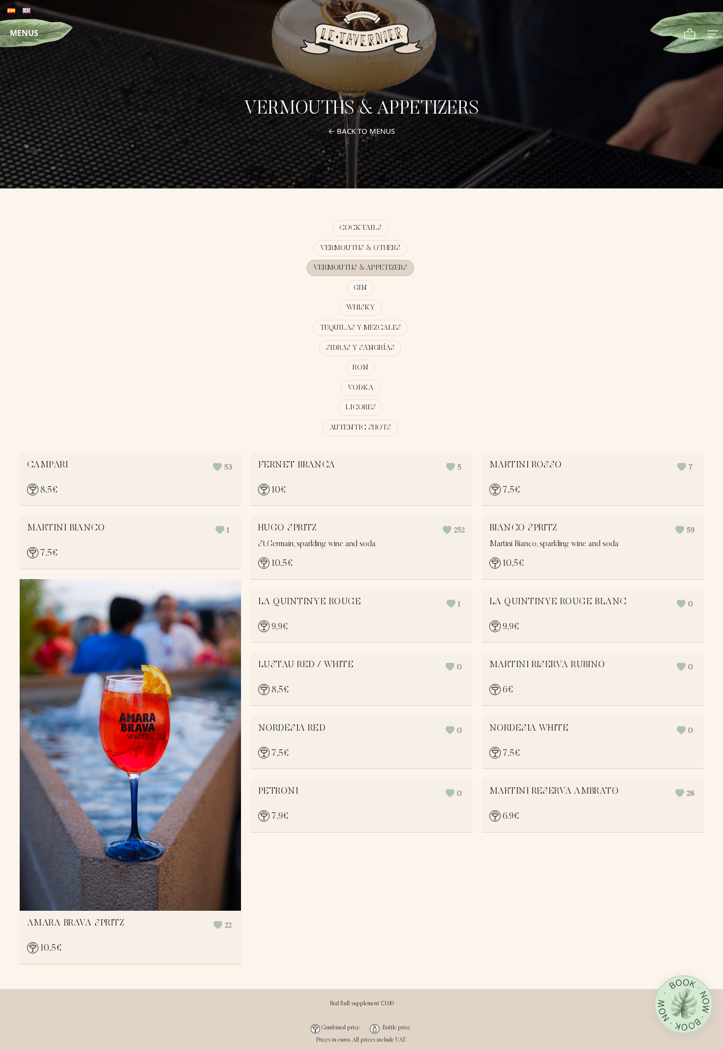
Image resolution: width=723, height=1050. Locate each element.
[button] (222, 467)
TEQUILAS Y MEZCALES (360, 328)
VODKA (360, 388)
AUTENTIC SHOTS (360, 428)
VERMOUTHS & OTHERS (360, 248)
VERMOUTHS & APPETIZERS (360, 268)
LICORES (360, 407)
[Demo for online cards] (361, 33)
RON (360, 367)
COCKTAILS (360, 228)
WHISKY (360, 307)
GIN (360, 288)
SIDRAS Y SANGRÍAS (360, 348)
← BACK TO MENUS (361, 131)
